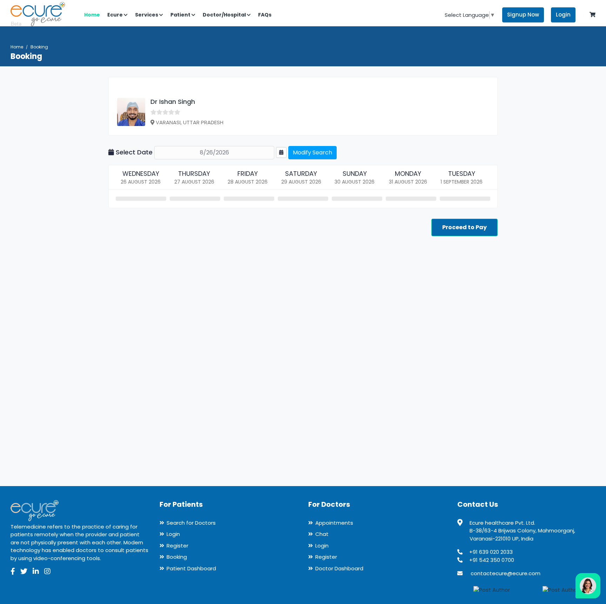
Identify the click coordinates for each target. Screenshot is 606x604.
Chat (322, 534)
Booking (177, 556)
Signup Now (523, 14)
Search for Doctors (191, 522)
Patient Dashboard (191, 568)
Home (17, 47)
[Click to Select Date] (281, 152)
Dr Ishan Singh (172, 101)
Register (177, 545)
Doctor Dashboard (339, 568)
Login (563, 14)
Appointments (334, 522)
